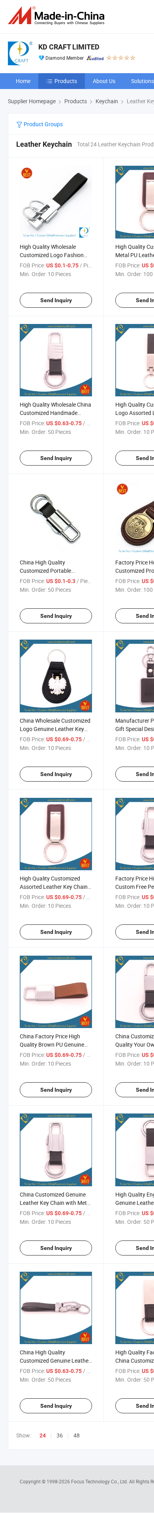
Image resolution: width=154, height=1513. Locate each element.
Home (23, 81)
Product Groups (43, 124)
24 (42, 1435)
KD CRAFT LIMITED (69, 47)
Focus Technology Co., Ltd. (100, 1481)
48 (76, 1435)
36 (59, 1435)
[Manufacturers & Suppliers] (57, 15)
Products (65, 81)
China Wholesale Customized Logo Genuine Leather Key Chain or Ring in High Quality (55, 729)
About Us (104, 81)
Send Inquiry (56, 300)
